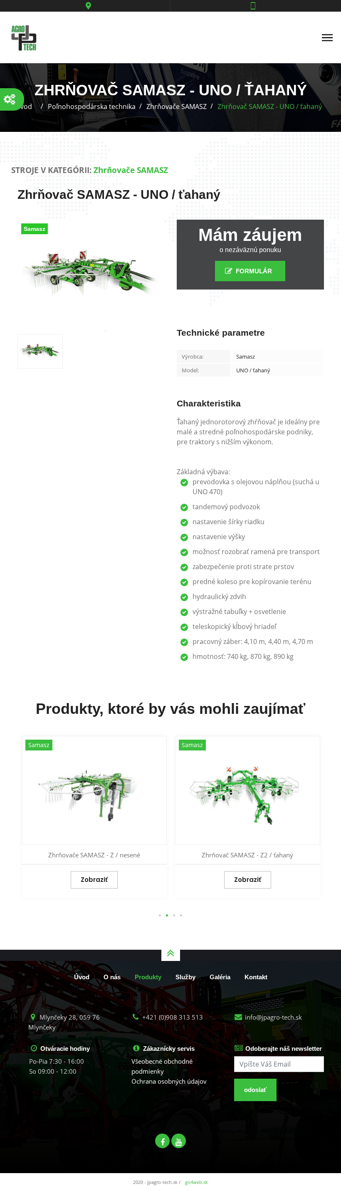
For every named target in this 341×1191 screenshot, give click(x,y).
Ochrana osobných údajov (169, 1081)
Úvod (81, 977)
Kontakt (256, 977)
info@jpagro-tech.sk (272, 1017)
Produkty (148, 977)
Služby (185, 977)
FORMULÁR (253, 271)
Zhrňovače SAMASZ (176, 106)
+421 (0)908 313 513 (172, 1017)
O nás (112, 977)
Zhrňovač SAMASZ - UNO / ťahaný (269, 106)
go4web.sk (196, 1182)
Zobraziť (94, 879)
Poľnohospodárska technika (92, 106)
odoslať (255, 1089)
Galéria (220, 977)
